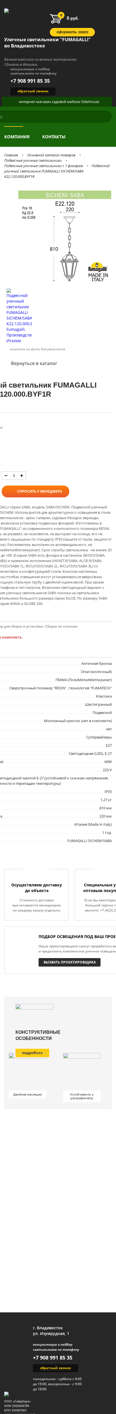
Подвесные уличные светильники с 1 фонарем (43, 165)
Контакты (54, 136)
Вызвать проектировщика (70, 962)
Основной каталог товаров (51, 155)
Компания (17, 136)
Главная (11, 155)
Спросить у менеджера (39, 491)
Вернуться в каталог (34, 363)
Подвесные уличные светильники (33, 160)
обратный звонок (32, 91)
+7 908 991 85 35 (30, 80)
